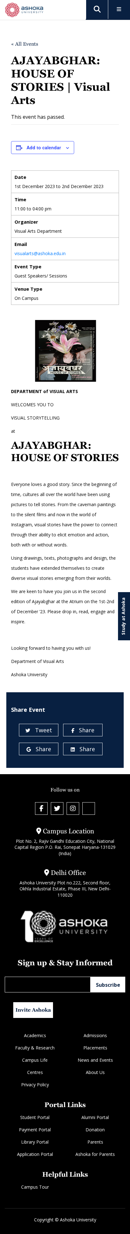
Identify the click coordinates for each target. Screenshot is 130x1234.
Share (86, 730)
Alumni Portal (95, 1117)
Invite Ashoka (33, 1010)
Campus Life (35, 1060)
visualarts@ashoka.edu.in (40, 253)
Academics (35, 1035)
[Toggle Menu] (119, 9)
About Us (95, 1072)
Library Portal (35, 1142)
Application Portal (35, 1154)
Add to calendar (44, 147)
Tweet (43, 730)
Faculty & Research (35, 1048)
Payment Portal (35, 1130)
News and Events (95, 1060)
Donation (95, 1130)
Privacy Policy (35, 1085)
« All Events (24, 44)
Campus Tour (35, 1187)
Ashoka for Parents (95, 1154)
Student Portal (35, 1117)
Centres (35, 1072)
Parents (95, 1142)
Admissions (95, 1035)
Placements (95, 1048)
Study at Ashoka (123, 616)
